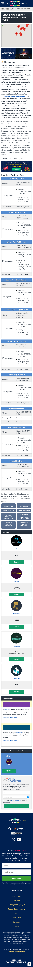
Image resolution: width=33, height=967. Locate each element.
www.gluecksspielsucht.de (16, 951)
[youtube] (19, 839)
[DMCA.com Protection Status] (16, 833)
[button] (16, 33)
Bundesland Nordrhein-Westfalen (13, 96)
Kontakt (16, 926)
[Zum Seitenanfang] (29, 964)
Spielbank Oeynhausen (24, 505)
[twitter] (13, 839)
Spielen (16, 562)
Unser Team (16, 918)
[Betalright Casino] (16, 638)
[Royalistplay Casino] (16, 605)
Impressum (16, 896)
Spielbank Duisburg (24, 510)
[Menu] (2, 3)
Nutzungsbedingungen (16, 905)
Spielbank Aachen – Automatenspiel (8, 505)
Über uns (16, 900)
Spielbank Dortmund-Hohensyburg (8, 517)
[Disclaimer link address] (19, 828)
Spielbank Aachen (8, 510)
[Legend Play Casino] (16, 670)
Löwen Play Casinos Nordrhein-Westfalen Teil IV (24, 516)
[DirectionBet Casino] (16, 540)
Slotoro (9, 756)
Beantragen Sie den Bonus (10, 717)
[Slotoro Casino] (16, 573)
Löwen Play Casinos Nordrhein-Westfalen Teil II (24, 525)
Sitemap (16, 922)
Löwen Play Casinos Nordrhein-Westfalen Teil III (8, 525)
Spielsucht (17, 913)
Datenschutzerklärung (16, 800)
